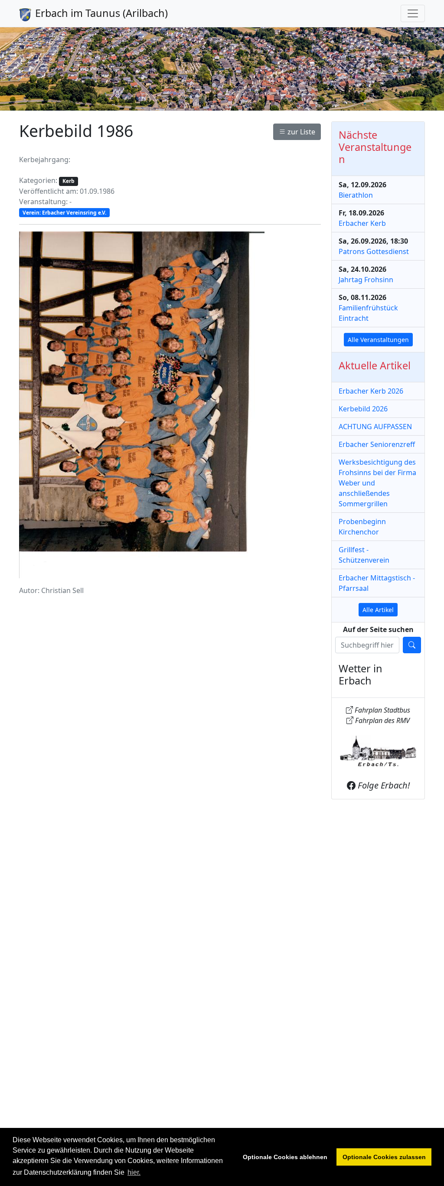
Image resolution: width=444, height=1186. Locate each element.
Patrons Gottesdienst (374, 251)
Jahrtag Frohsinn (366, 279)
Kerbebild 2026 (363, 409)
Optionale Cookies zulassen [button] (384, 1156)
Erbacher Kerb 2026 (371, 391)
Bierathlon (356, 195)
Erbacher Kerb (362, 223)
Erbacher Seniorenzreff (377, 444)
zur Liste (300, 132)
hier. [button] (133, 1172)
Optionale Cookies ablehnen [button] (285, 1156)
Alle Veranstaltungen (378, 340)
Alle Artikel (378, 610)
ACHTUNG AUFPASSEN (375, 426)
